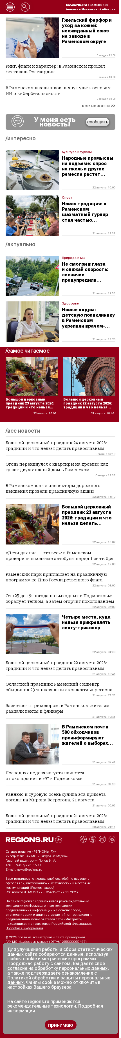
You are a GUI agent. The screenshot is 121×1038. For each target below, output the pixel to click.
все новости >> (98, 105)
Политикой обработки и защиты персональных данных (58, 980)
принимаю (60, 1025)
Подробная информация (24, 928)
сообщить (97, 122)
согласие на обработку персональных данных (57, 968)
